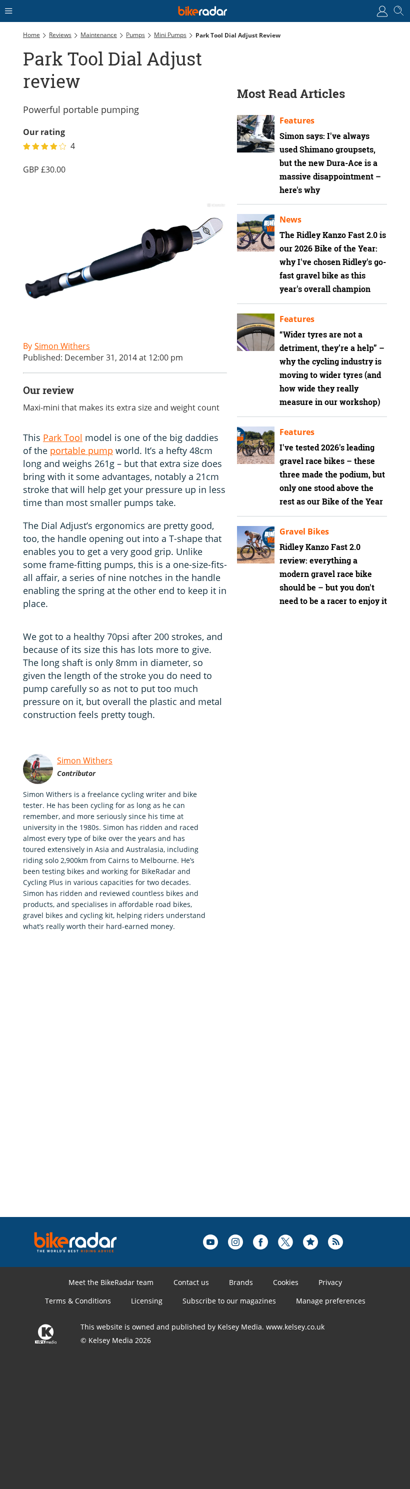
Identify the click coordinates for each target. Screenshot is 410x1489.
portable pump (81, 450)
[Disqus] (178, 1090)
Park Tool (62, 438)
